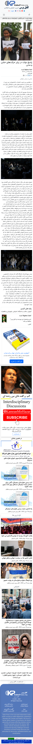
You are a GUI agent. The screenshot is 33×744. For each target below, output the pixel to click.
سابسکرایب (16, 434)
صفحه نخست (28, 18)
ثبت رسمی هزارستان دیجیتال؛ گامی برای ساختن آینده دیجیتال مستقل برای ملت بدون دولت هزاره (17, 484)
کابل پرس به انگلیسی (8, 711)
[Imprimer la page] (26, 76)
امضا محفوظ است (26, 69)
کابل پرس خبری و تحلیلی (12, 463)
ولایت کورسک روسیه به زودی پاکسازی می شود (16, 536)
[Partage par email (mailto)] (31, 76)
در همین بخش (16, 438)
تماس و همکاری (9, 706)
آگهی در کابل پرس (8, 709)
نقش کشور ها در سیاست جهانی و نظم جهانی (17, 558)
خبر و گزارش (21, 18)
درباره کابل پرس (9, 704)
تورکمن (8, 673)
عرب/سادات (16, 677)
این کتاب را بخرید (16, 361)
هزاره (23, 673)
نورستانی (19, 675)
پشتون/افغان (7, 675)
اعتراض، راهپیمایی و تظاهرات (9, 311)
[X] (23, 76)
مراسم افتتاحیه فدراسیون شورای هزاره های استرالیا (18, 459)
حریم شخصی (24, 704)
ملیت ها (29, 673)
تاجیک (19, 673)
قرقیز (24, 675)
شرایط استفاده (24, 706)
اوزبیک (14, 673)
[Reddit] (25, 76)
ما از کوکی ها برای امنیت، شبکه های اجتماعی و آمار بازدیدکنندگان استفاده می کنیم (16, 741)
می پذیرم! (11, 739)
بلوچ (14, 675)
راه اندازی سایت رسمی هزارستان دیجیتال (18, 509)
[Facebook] (29, 76)
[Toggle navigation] (4, 14)
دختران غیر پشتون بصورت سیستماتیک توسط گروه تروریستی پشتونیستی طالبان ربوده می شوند (18, 622)
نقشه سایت (24, 711)
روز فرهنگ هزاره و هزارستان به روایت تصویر (17, 580)
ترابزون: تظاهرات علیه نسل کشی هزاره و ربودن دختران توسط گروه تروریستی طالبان (17, 661)
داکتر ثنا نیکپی (14, 538)
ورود (24, 709)
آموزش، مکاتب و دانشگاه (24, 311)
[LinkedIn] (28, 76)
